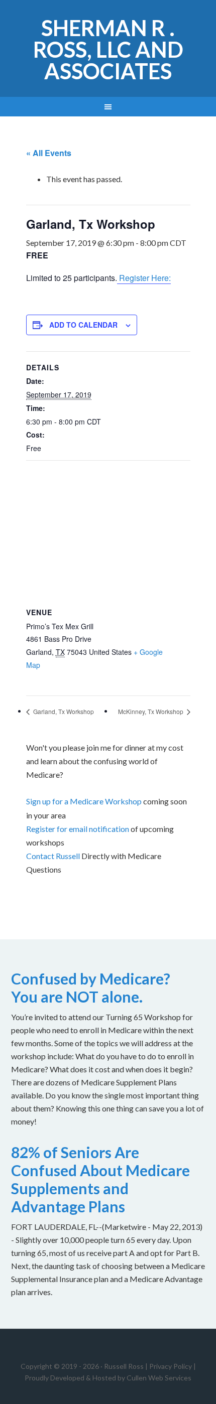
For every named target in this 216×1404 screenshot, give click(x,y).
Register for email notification (77, 828)
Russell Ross (124, 1366)
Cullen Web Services (158, 1377)
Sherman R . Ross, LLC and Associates (108, 49)
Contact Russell (53, 856)
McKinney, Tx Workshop (151, 711)
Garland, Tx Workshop (63, 711)
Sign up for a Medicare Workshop (84, 801)
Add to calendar (83, 325)
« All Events (48, 153)
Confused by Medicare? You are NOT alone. (90, 987)
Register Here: (144, 278)
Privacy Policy (170, 1366)
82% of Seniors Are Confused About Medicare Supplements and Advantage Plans (100, 1179)
